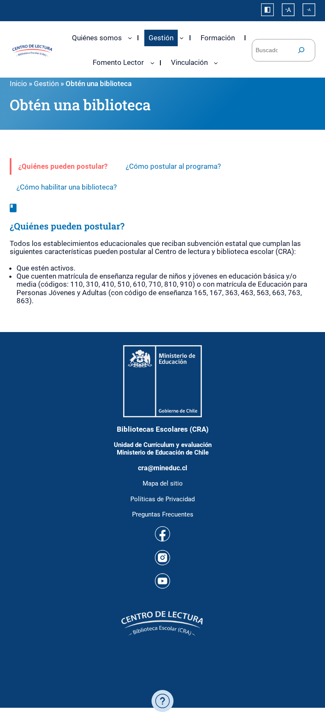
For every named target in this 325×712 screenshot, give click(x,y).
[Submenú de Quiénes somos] (130, 38)
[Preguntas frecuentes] (162, 701)
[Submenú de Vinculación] (216, 63)
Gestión (46, 83)
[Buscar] (301, 50)
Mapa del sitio (163, 483)
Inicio (18, 83)
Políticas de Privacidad (162, 499)
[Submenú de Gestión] (181, 38)
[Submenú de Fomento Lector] (152, 63)
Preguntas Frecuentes (162, 514)
